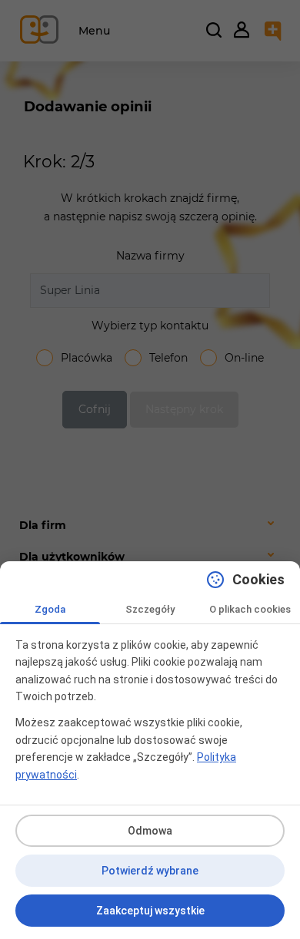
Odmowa (150, 831)
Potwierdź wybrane (150, 871)
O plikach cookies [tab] (250, 609)
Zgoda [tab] (50, 609)
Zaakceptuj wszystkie (150, 910)
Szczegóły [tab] (150, 609)
